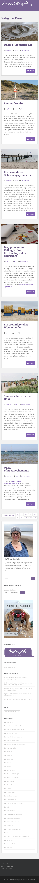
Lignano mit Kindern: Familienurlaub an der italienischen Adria (18, 694)
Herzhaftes (10, 781)
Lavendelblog (7, 879)
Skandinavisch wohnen (14, 829)
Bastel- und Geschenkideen (15, 729)
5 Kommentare (24, 261)
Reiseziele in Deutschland (15, 814)
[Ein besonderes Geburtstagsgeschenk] (19, 159)
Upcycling (10, 840)
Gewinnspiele (11, 770)
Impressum (14, 879)
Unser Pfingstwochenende (16, 469)
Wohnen (9, 847)
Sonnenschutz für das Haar (17, 397)
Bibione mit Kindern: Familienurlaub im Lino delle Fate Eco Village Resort (18, 684)
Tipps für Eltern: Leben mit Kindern (18, 836)
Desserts (9, 752)
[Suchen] (33, 578)
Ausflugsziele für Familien (15, 726)
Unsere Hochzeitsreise (18, 44)
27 (26, 515)
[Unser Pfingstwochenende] (19, 454)
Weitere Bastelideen (13, 844)
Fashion (9, 755)
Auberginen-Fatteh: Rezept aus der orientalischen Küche (15, 678)
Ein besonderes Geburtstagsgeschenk (17, 173)
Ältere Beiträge (30, 518)
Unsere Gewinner (9, 667)
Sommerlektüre (13, 103)
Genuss (9, 766)
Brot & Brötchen (12, 748)
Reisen (9, 807)
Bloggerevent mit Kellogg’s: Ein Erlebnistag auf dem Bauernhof (16, 251)
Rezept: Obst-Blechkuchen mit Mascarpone (18, 699)
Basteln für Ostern (12, 733)
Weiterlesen (30, 70)
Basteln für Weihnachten (15, 737)
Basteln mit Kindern (13, 741)
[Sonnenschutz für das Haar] (19, 383)
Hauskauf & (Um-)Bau (13, 774)
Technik (9, 833)
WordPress (23, 881)
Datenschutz (21, 879)
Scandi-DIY (10, 825)
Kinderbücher (11, 792)
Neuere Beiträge (9, 515)
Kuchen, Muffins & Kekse (15, 803)
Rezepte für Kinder (13, 822)
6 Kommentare (25, 476)
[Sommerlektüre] (19, 90)
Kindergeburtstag (12, 796)
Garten (9, 763)
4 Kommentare (24, 333)
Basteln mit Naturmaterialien (16, 744)
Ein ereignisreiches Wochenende (16, 326)
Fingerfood (10, 759)
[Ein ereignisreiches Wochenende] (19, 311)
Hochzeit (9, 785)
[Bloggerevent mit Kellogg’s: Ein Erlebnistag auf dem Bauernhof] (19, 234)
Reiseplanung (11, 811)
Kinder (9, 788)
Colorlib (33, 879)
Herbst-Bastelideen (13, 777)
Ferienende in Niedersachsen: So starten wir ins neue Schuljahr (18, 689)
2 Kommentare (25, 180)
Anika (16, 50)
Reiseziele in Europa (13, 818)
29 (35, 515)
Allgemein (10, 722)
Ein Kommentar (25, 109)
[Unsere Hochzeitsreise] (19, 31)
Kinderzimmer (11, 800)
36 (21, 517)
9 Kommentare (25, 50)
